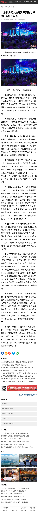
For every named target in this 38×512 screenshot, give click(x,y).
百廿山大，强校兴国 (8, 423)
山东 (24, 2)
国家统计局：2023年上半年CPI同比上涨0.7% (13, 491)
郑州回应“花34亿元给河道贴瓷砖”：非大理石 (14, 499)
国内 (27, 2)
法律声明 (14, 510)
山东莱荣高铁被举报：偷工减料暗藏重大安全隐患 (17, 362)
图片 (35, 2)
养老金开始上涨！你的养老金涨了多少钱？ (13, 496)
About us (14, 508)
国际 (31, 2)
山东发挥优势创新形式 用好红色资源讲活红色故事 (17, 381)
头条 (20, 2)
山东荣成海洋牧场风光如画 (9, 466)
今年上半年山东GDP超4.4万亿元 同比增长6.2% (14, 433)
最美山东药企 (6, 418)
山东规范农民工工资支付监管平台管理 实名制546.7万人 (19, 373)
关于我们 (5, 508)
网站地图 (32, 510)
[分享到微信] (17, 353)
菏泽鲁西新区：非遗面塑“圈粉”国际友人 (14, 370)
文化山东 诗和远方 (7, 413)
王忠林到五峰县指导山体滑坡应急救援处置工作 (14, 502)
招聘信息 (23, 510)
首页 (16, 2)
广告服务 (32, 508)
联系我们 (23, 508)
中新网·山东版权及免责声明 (28, 395)
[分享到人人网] (13, 353)
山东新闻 (7, 7)
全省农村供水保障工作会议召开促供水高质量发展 (17, 367)
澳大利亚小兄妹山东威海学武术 (28, 466)
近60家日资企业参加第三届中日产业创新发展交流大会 (18, 379)
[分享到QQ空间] (6, 353)
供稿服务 (5, 510)
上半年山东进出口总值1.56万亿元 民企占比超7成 (17, 376)
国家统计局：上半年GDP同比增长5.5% (12, 493)
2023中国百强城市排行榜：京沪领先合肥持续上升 (15, 488)
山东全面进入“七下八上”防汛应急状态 (13, 365)
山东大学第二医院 (7, 408)
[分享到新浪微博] (9, 353)
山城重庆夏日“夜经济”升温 (28, 480)
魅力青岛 (5, 403)
